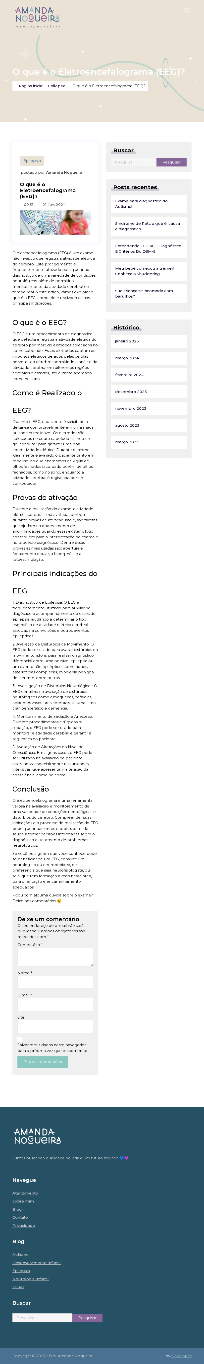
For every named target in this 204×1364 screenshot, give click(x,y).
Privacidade (23, 1225)
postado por (51, 172)
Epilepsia (56, 85)
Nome (24, 972)
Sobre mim (23, 1201)
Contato (20, 1217)
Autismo (20, 1254)
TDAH (18, 1286)
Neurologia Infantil (30, 1279)
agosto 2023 (127, 425)
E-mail (24, 995)
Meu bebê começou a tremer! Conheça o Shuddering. (144, 271)
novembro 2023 (130, 408)
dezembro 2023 (131, 391)
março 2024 (127, 358)
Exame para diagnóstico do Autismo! (141, 204)
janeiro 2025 (127, 341)
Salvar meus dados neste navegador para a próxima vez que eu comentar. (52, 1048)
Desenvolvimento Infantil (36, 1262)
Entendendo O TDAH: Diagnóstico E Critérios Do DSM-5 (148, 248)
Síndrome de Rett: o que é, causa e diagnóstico (147, 226)
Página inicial (31, 85)
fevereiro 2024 (129, 374)
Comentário (30, 944)
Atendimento (25, 1193)
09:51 (28, 204)
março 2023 (127, 442)
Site (20, 1017)
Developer (181, 1356)
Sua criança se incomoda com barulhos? (144, 293)
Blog (17, 1209)
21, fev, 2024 (54, 204)
